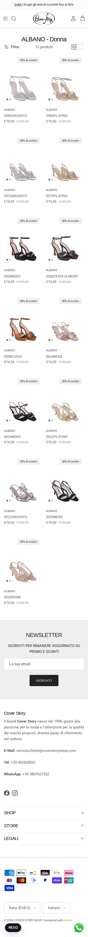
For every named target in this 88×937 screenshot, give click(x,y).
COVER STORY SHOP (27, 920)
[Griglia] (74, 47)
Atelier (68, 920)
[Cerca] (16, 18)
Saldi (18, 4)
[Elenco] (81, 47)
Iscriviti (44, 680)
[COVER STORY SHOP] (44, 18)
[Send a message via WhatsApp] (79, 928)
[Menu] (5, 18)
